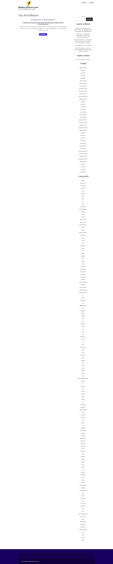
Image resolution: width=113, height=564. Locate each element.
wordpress (83, 524)
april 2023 (82, 172)
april (83, 199)
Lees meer (43, 34)
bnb (83, 240)
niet (83, 420)
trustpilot (83, 488)
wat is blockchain (83, 514)
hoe (83, 363)
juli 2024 (83, 133)
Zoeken (83, 16)
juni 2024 (83, 135)
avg (83, 204)
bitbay (83, 214)
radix (83, 454)
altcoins (83, 188)
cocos (83, 261)
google (83, 360)
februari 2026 (83, 83)
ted (83, 469)
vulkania (83, 506)
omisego (83, 428)
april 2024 (83, 140)
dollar (82, 313)
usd (83, 493)
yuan (83, 540)
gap (83, 357)
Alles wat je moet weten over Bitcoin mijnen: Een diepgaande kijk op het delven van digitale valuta (83, 30)
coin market (83, 269)
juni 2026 (83, 73)
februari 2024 (83, 146)
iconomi (83, 370)
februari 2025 (83, 114)
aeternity (83, 186)
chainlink (83, 256)
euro (83, 344)
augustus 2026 (83, 68)
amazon (83, 193)
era (83, 329)
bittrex (83, 230)
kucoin (83, 394)
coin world (83, 271)
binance (83, 212)
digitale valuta (83, 305)
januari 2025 (83, 117)
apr (83, 196)
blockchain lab (83, 232)
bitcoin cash (83, 219)
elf (83, 321)
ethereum (83, 337)
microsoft (82, 407)
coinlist (83, 279)
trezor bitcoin (82, 485)
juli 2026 (83, 70)
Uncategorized (83, 490)
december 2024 (83, 120)
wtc (83, 532)
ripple (82, 462)
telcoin (83, 472)
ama (83, 191)
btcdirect (82, 245)
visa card (83, 503)
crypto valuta (82, 287)
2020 (83, 180)
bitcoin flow (83, 222)
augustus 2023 (83, 161)
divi (83, 308)
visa (83, 501)
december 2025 (83, 88)
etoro (83, 339)
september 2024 (83, 127)
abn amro (83, 183)
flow (83, 350)
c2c (83, 251)
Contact (91, 3)
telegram (83, 475)
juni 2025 (83, 104)
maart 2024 (83, 143)
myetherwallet (83, 410)
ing (83, 376)
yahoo (83, 537)
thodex (83, 482)
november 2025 (83, 91)
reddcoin (83, 456)
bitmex (83, 227)
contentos (83, 285)
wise (83, 519)
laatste (83, 397)
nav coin (83, 415)
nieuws (83, 423)
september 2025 (83, 96)
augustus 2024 (83, 130)
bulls (83, 248)
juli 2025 (83, 101)
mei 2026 (83, 75)
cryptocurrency (83, 292)
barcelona (83, 206)
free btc (83, 355)
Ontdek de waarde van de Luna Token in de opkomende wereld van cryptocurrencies (83, 49)
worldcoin (82, 527)
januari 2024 (83, 148)
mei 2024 (83, 138)
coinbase (83, 274)
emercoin (82, 324)
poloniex (83, 446)
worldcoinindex (83, 529)
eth (83, 334)
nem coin (83, 417)
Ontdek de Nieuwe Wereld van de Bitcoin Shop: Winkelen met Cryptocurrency (43, 23)
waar (83, 509)
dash (83, 298)
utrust (82, 495)
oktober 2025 (83, 94)
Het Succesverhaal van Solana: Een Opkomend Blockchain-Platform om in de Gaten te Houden (83, 41)
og (83, 425)
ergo (83, 331)
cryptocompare (83, 290)
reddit (82, 459)
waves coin (83, 516)
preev (82, 449)
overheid (83, 433)
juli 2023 (83, 164)
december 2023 (83, 151)
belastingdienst (83, 209)
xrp (83, 535)
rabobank (83, 451)
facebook (82, 347)
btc (83, 243)
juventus (83, 386)
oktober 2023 (83, 156)
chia (83, 258)
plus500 (83, 443)
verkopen (82, 498)
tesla (83, 480)
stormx (83, 467)
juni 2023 (83, 167)
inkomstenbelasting (83, 378)
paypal (83, 436)
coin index (83, 266)
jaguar (83, 381)
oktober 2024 (82, 125)
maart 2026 (83, 81)
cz (83, 295)
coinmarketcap (83, 282)
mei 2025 (83, 107)
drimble (83, 316)
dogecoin (83, 311)
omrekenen (83, 430)
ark (83, 201)
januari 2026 (83, 86)
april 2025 (82, 109)
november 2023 (83, 154)
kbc (83, 389)
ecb (83, 318)
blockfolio (82, 235)
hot (83, 365)
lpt (83, 402)
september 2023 (83, 159)
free (83, 352)
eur (83, 342)
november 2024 (83, 122)
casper (83, 253)
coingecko (83, 277)
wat (83, 511)
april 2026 (82, 78)
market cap (83, 404)
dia (83, 303)
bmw (83, 238)
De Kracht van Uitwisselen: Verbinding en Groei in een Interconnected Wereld (83, 35)
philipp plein (83, 438)
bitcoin (83, 217)
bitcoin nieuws (83, 225)
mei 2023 (83, 169)
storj (83, 464)
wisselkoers (83, 522)
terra (83, 477)
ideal (83, 373)
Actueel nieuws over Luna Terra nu (83, 45)
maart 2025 (83, 112)
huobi (83, 368)
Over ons (84, 3)
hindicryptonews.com (28, 7)
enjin (83, 326)
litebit (82, 399)
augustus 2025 (83, 99)
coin (83, 264)
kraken (83, 391)
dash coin (82, 300)
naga (83, 412)
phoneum (82, 441)
